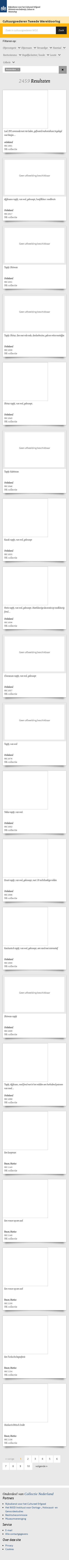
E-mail (8, 1530)
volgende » (42, 1466)
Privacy (9, 1545)
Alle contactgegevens (16, 1533)
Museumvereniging (15, 1518)
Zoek (61, 30)
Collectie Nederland (38, 1494)
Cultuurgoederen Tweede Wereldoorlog (31, 21)
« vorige (9, 1458)
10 (28, 1466)
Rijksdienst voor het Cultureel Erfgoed (25, 1503)
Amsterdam (11, 69)
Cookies (9, 1549)
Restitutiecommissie (16, 1515)
